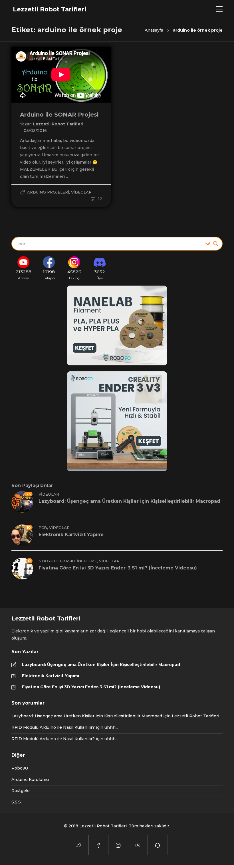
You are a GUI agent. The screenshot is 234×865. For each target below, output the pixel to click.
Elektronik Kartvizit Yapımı (50, 675)
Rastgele (20, 790)
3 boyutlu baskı (57, 561)
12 (99, 199)
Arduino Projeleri (48, 192)
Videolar (81, 192)
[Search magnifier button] (216, 244)
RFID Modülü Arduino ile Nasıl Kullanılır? (53, 727)
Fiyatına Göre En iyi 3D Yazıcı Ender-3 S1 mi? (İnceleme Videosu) (91, 686)
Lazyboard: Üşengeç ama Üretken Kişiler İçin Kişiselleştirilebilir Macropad (101, 664)
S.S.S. (16, 802)
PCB (43, 527)
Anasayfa (154, 30)
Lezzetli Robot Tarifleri (58, 124)
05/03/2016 (35, 130)
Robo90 (19, 768)
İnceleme (87, 561)
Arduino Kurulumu (30, 779)
